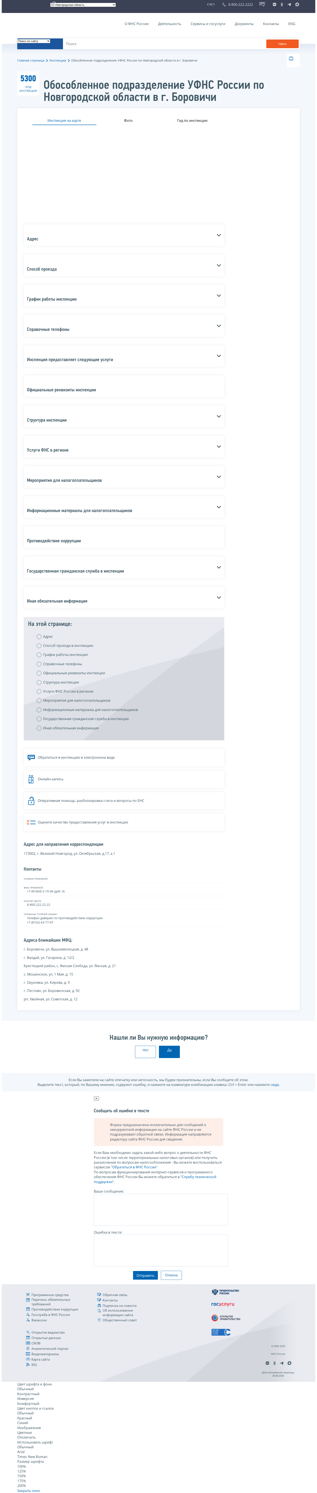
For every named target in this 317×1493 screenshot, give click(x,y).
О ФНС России (137, 23)
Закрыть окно (28, 1490)
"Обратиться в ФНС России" (134, 1167)
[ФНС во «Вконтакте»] (274, 4)
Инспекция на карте (64, 120)
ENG (291, 23)
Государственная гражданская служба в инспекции (86, 718)
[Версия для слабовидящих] (211, 4)
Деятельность (169, 23)
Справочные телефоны (62, 664)
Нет (146, 1050)
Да (169, 1050)
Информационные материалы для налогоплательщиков (90, 709)
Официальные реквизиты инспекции (74, 673)
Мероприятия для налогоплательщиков (76, 700)
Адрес (48, 636)
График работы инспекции (65, 654)
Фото (128, 120)
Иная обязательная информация (71, 728)
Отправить (145, 1275)
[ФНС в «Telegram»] (289, 4)
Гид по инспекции (192, 120)
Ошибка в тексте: (108, 1232)
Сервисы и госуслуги (208, 23)
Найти (282, 44)
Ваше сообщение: (109, 1191)
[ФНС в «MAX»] (296, 4)
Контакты (271, 23)
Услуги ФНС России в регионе (68, 691)
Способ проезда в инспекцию (68, 645)
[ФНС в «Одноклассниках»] (282, 4)
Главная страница (30, 60)
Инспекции (57, 60)
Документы (244, 23)
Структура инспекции (61, 682)
